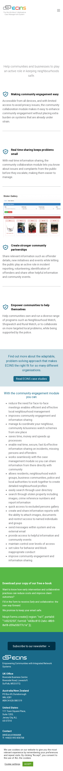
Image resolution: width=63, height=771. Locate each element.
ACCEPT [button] (27, 764)
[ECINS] (14, 15)
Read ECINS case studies (31, 378)
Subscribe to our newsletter (30, 646)
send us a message (11, 734)
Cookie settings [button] (12, 764)
